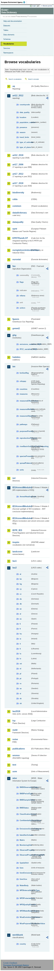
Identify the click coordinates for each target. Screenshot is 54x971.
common (16, 206)
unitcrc (22, 308)
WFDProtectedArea (25, 898)
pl (20, 674)
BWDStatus (24, 808)
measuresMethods (25, 409)
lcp (13, 721)
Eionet (13, 16)
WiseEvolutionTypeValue (25, 917)
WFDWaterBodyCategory (25, 911)
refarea (22, 296)
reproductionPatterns (25, 438)
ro (20, 684)
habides (16, 357)
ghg (14, 335)
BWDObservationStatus (25, 787)
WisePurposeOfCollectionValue (25, 924)
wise (14, 778)
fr (20, 629)
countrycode (25, 105)
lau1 (14, 561)
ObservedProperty (25, 850)
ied (13, 478)
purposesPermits (25, 431)
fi (20, 624)
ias (13, 366)
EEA (14, 2)
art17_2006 (17, 164)
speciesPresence (25, 456)
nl (20, 669)
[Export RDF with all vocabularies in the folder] (47, 98)
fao (14, 266)
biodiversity (18, 192)
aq (13, 86)
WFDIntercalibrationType (25, 890)
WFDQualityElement (25, 905)
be (21, 579)
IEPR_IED (17, 530)
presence (23, 127)
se (20, 689)
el (20, 614)
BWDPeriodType (25, 794)
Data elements (8, 35)
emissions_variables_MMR (25, 344)
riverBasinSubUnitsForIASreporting (25, 446)
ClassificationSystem (25, 814)
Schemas (7, 39)
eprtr (14, 229)
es (20, 619)
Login (34, 6)
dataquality (17, 222)
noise (15, 739)
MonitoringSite (25, 845)
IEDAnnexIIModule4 (21, 518)
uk (21, 703)
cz (20, 594)
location (23, 117)
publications (18, 749)
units (22, 470)
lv (20, 659)
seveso (16, 755)
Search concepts (33, 79)
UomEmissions (25, 873)
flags (22, 282)
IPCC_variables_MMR (25, 349)
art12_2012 (17, 95)
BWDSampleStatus (25, 800)
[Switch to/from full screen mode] (38, 6)
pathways (23, 424)
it (20, 644)
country (23, 944)
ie (20, 639)
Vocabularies (8, 44)
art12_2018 (17, 155)
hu (21, 634)
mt (21, 664)
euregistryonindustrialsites (21, 250)
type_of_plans (25, 147)
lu (20, 654)
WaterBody (24, 885)
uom (14, 771)
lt (20, 649)
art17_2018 (17, 183)
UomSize (23, 879)
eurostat (16, 259)
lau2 (14, 568)
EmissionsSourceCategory (25, 829)
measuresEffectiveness (25, 401)
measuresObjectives (25, 416)
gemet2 (16, 328)
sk (20, 699)
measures (24, 394)
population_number (25, 122)
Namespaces (8, 53)
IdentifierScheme (25, 835)
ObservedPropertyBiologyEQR (25, 855)
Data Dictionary (22, 16)
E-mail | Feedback (10, 963)
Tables (5, 30)
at (20, 574)
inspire (15, 542)
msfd (14, 730)
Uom (21, 868)
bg (21, 584)
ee (20, 609)
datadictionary (19, 213)
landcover (17, 551)
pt (20, 679)
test (14, 765)
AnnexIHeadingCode (25, 497)
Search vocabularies (15, 79)
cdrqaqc (23, 381)
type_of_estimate (25, 142)
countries (23, 389)
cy (20, 589)
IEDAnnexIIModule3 (21, 506)
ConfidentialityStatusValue (25, 820)
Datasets (6, 26)
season (22, 132)
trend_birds (24, 137)
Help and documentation (12, 21)
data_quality (24, 112)
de (21, 599)
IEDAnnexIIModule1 (21, 487)
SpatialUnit (24, 863)
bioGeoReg (24, 373)
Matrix (22, 840)
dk (21, 604)
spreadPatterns (25, 463)
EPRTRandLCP (20, 238)
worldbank (17, 935)
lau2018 (16, 711)
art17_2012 (17, 174)
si (20, 694)
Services (6, 48)
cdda (14, 199)
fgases (15, 319)
